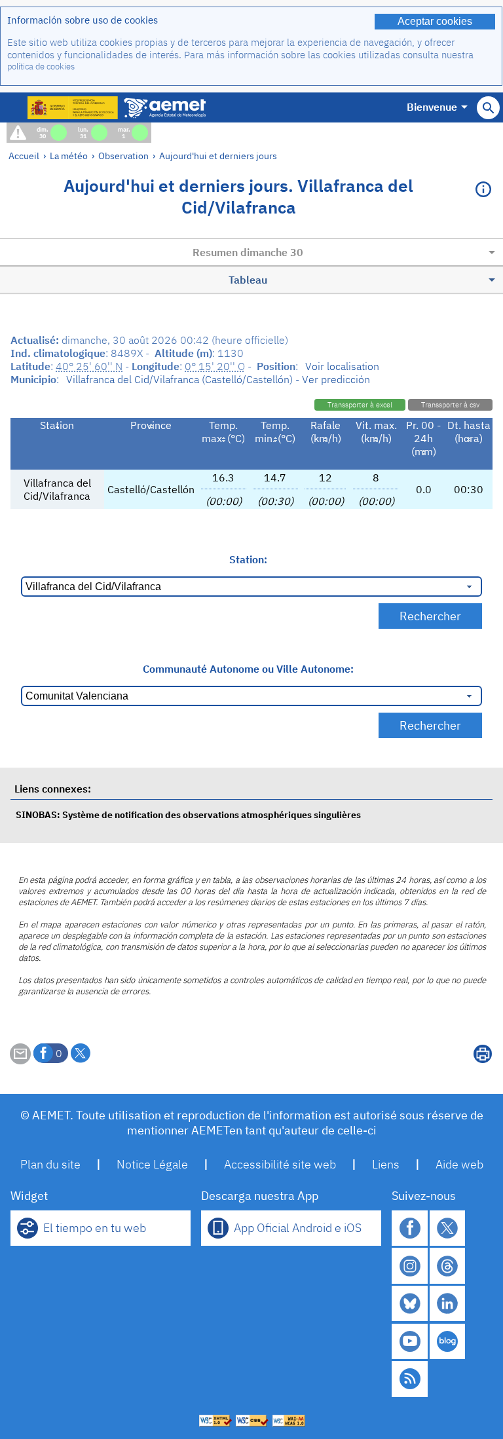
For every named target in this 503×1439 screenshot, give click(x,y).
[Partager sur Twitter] (80, 1053)
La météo (69, 155)
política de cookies (41, 66)
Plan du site (50, 1164)
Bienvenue (432, 106)
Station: (248, 559)
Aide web (459, 1164)
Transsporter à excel (359, 404)
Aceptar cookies (435, 21)
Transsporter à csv (450, 404)
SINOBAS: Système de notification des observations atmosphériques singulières (188, 814)
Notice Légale (152, 1164)
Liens (386, 1164)
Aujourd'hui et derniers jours (218, 155)
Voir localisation (342, 366)
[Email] (20, 1060)
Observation (123, 155)
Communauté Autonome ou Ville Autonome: (248, 668)
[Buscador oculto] (488, 107)
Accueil (24, 155)
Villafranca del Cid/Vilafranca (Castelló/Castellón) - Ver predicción (218, 379)
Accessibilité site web (280, 1164)
